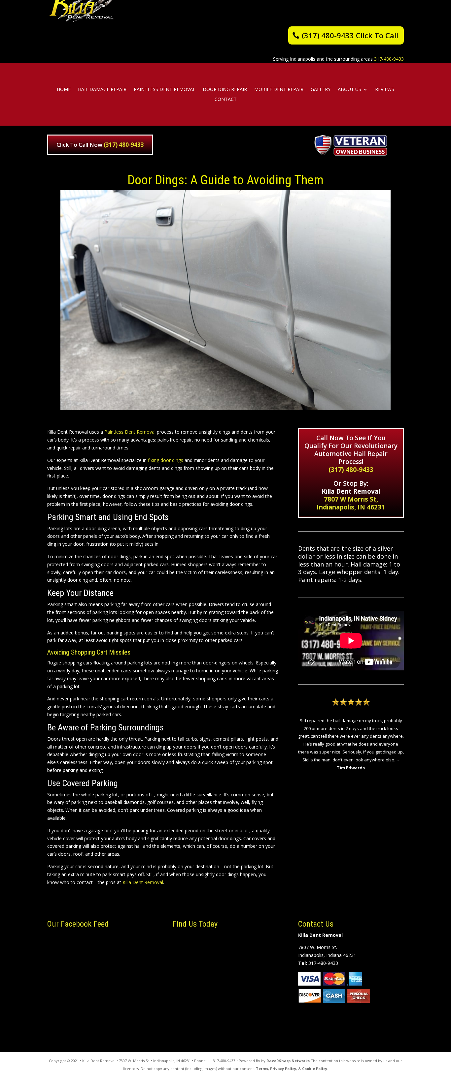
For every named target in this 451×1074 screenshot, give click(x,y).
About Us (349, 89)
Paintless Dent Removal (164, 89)
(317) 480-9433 (124, 144)
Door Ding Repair (225, 89)
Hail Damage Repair (102, 89)
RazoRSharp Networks (288, 1060)
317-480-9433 (389, 59)
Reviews (384, 89)
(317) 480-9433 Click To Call (350, 35)
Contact (226, 99)
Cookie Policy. (315, 1068)
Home (64, 89)
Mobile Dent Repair (278, 89)
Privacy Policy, (283, 1068)
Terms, (262, 1068)
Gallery (320, 89)
